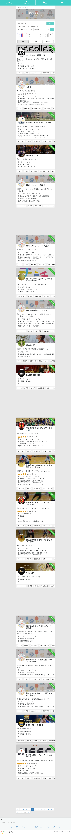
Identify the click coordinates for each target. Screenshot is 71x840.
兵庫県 (26, 73)
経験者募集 (46, 73)
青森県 (26, 171)
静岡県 (26, 388)
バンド (20, 171)
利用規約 (36, 827)
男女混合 (46, 296)
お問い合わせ (56, 827)
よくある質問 (14, 827)
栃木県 (35, 740)
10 (48, 809)
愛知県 (29, 451)
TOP (19, 7)
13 (21, 812)
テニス (20, 388)
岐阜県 (33, 388)
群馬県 (30, 586)
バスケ (20, 73)
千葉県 (26, 645)
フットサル (21, 141)
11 (52, 809)
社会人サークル (35, 73)
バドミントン (22, 206)
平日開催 (54, 296)
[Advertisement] (35, 222)
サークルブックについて (26, 827)
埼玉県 (30, 296)
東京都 (30, 206)
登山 (19, 361)
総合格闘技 (21, 740)
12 (18, 812)
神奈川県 (27, 108)
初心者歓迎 (37, 141)
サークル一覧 (23, 7)
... (25, 812)
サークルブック (65, 831)
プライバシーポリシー (45, 827)
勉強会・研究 (22, 296)
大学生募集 (55, 73)
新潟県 (25, 361)
